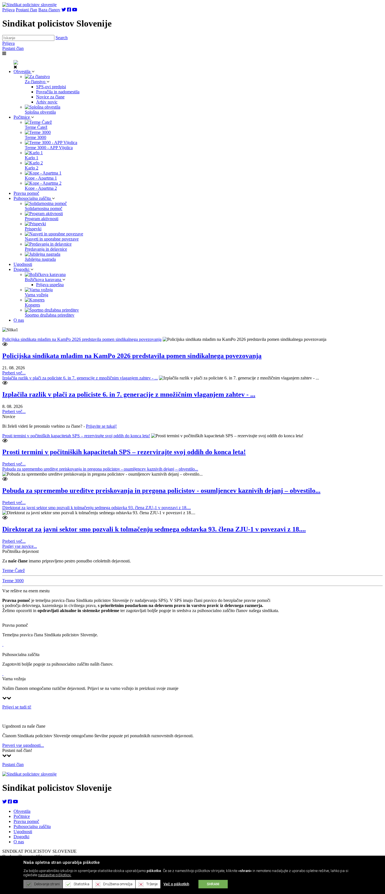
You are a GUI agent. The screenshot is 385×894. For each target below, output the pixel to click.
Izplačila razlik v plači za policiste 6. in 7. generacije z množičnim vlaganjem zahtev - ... (80, 378)
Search (62, 37)
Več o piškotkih (176, 884)
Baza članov (49, 9)
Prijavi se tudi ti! (16, 707)
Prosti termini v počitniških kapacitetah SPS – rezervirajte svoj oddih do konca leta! (76, 435)
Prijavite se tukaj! (101, 426)
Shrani (213, 884)
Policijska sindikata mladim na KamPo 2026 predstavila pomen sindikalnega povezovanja (81, 339)
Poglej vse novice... (19, 546)
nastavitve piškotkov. (54, 875)
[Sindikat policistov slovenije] (29, 4)
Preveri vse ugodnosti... (23, 745)
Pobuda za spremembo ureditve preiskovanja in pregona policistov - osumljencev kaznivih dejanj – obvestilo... (100, 469)
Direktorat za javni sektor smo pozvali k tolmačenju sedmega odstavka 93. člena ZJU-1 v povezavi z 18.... (96, 507)
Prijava (8, 9)
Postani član (26, 9)
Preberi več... (14, 372)
